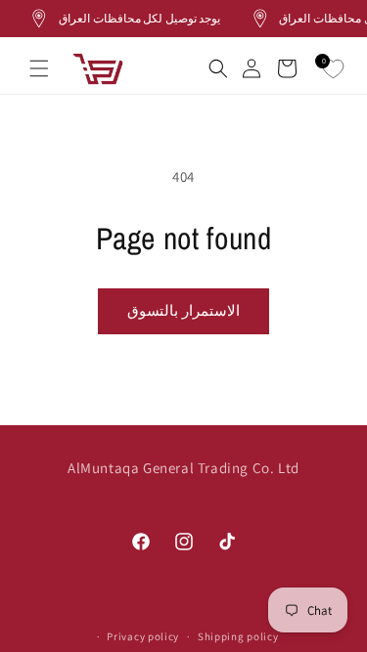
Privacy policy (143, 636)
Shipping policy (238, 636)
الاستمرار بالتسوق (183, 310)
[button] (39, 68)
